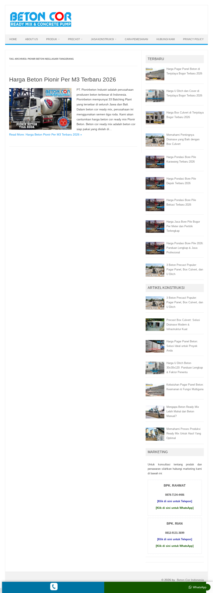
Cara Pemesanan (136, 39)
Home (13, 39)
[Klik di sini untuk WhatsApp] (174, 507)
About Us (31, 39)
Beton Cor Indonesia (190, 580)
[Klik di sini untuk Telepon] (174, 501)
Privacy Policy (193, 39)
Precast (74, 39)
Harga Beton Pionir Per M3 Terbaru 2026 (62, 79)
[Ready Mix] (43, 27)
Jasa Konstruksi (102, 39)
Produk (51, 39)
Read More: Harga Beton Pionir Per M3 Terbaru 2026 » (45, 134)
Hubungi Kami (165, 39)
